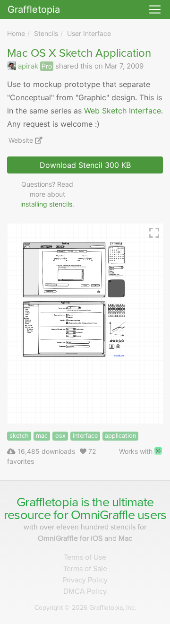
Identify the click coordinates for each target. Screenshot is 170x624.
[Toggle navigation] (155, 9)
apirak (28, 65)
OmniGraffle (103, 515)
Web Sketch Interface (122, 110)
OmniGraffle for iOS (71, 538)
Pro (47, 66)
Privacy (85, 580)
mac (42, 435)
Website (21, 140)
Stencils (46, 33)
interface (85, 435)
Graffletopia (34, 9)
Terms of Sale (85, 568)
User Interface (89, 33)
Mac (125, 538)
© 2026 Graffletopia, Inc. (85, 608)
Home (16, 33)
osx (60, 435)
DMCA (85, 591)
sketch (19, 435)
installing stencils (46, 204)
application (120, 435)
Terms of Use (85, 557)
